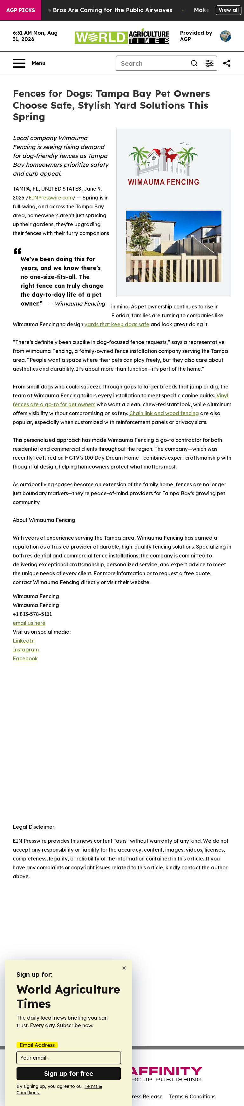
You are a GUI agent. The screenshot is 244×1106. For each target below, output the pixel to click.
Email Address (37, 1045)
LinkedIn (24, 640)
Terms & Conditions (192, 1096)
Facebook (25, 658)
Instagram (26, 649)
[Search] (194, 63)
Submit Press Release (136, 1096)
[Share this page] (226, 63)
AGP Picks (20, 10)
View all (229, 10)
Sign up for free (68, 1073)
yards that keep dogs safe (117, 324)
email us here (29, 623)
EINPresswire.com (51, 197)
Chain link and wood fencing (164, 413)
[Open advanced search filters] (209, 63)
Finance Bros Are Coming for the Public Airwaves (100, 10)
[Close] (124, 968)
